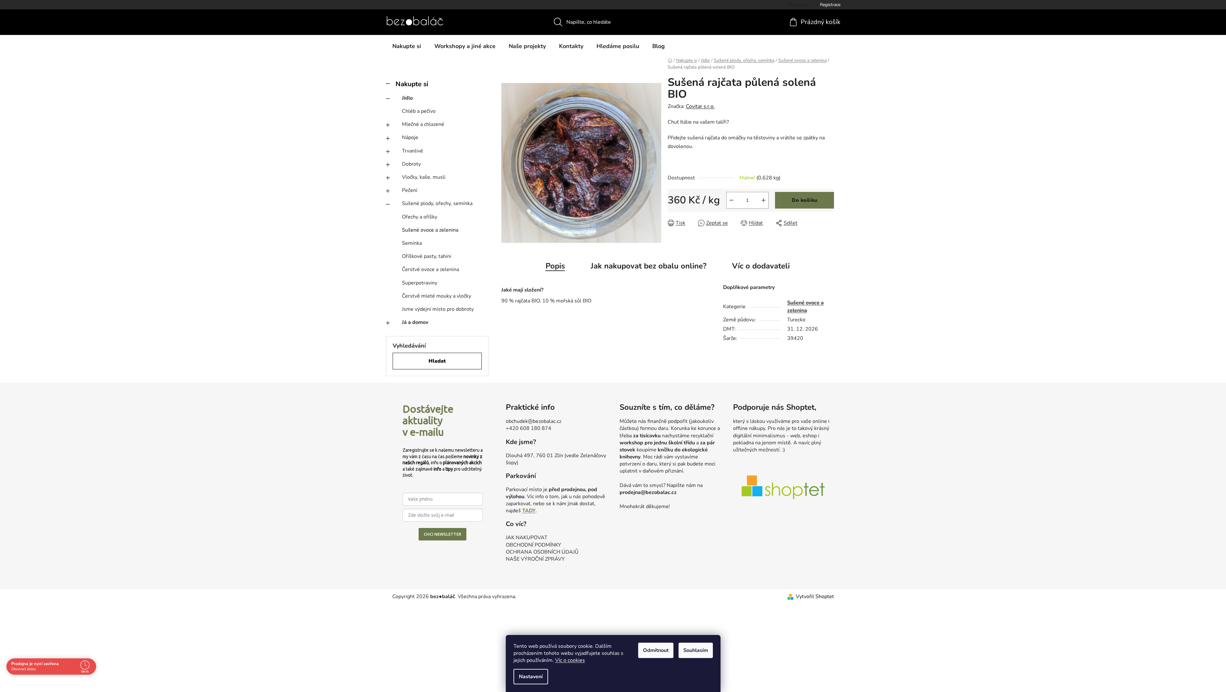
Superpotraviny (419, 282)
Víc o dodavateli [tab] (761, 266)
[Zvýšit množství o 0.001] (763, 200)
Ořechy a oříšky (419, 216)
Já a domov (415, 322)
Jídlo (407, 98)
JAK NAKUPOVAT (526, 537)
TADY (529, 510)
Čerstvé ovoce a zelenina (430, 269)
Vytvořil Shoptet (815, 596)
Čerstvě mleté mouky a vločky (436, 296)
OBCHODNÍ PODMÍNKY (533, 544)
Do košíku (804, 200)
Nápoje (410, 137)
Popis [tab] (555, 266)
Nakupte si (412, 83)
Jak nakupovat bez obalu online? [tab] (648, 266)
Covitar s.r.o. (700, 106)
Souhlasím (695, 650)
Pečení (409, 190)
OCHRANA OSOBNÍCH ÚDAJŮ (542, 552)
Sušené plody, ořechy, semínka (437, 203)
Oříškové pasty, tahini (426, 256)
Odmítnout (656, 650)
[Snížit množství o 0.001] (731, 200)
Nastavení (531, 676)
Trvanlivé (412, 150)
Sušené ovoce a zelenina (430, 230)
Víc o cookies (570, 660)
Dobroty (411, 164)
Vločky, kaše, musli (424, 177)
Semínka (412, 243)
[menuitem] (407, 46)
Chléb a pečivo (419, 111)
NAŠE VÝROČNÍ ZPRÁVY (535, 559)
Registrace (830, 5)
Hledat (437, 361)
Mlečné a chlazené (423, 124)
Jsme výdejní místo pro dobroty (438, 309)
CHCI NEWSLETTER (442, 534)
